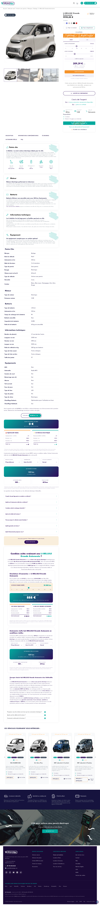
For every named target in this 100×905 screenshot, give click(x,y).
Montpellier (53, 886)
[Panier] (77, 3)
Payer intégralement (88, 27)
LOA (87, 39)
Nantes (39, 886)
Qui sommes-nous (80, 854)
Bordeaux (29, 886)
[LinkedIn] (17, 872)
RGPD (77, 872)
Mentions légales (80, 866)
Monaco (65, 886)
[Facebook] (10, 872)
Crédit (71, 39)
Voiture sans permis (21, 8)
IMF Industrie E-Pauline (84, 763)
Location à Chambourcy (58, 863)
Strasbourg (46, 886)
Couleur (65, 20)
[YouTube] (13, 872)
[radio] (64, 23)
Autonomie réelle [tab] (11, 139)
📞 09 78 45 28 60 (10, 866)
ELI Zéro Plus (38, 763)
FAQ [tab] (22, 139)
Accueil (5, 8)
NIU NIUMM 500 (15, 763)
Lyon (11, 886)
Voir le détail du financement (79, 75)
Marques (30, 8)
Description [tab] (9, 135)
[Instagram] (6, 872)
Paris (6, 886)
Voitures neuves (36, 854)
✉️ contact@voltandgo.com (11, 868)
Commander (71, 35)
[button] (4, 757)
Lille (35, 886)
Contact (77, 857)
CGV (77, 869)
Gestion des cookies (80, 875)
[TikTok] (20, 872)
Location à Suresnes (58, 860)
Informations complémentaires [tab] (28, 135)
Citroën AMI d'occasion (37, 860)
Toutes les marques (37, 863)
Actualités (78, 863)
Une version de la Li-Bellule (12, 206)
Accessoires (35, 866)
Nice (60, 886)
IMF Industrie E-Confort (61, 763)
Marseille (16, 886)
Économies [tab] (45, 135)
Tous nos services (57, 866)
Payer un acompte (72, 27)
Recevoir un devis (87, 35)
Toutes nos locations (58, 854)
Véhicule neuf (11, 8)
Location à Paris (57, 857)
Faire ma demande (79, 71)
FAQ (77, 860)
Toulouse (23, 886)
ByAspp (35, 8)
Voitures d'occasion (36, 857)
